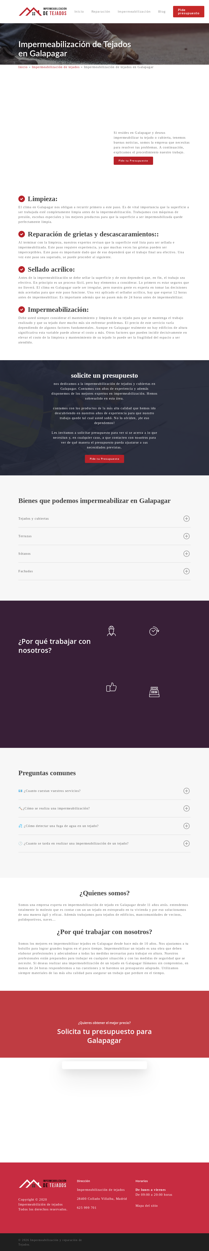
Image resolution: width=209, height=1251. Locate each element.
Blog (162, 11)
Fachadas (25, 571)
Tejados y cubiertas (33, 518)
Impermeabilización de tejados (56, 67)
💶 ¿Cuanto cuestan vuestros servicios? (49, 791)
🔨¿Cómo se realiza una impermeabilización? (54, 808)
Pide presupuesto (189, 11)
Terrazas (25, 536)
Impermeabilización (134, 11)
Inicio (79, 11)
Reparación (100, 11)
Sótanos (24, 553)
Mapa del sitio (147, 1205)
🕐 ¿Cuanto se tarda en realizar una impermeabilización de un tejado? (73, 843)
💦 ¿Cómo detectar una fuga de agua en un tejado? (58, 826)
